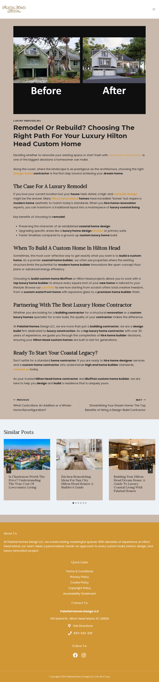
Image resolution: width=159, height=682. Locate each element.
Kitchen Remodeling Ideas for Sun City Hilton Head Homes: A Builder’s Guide (77, 482)
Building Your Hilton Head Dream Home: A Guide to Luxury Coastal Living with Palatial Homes (129, 484)
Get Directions (83, 626)
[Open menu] (154, 9)
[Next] (150, 469)
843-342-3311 (83, 633)
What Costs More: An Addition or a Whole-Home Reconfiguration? (42, 405)
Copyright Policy (79, 588)
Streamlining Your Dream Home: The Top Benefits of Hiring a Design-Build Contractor (115, 405)
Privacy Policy (79, 577)
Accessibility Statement (79, 594)
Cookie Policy (79, 582)
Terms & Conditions (79, 571)
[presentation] (27, 454)
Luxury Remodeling (27, 120)
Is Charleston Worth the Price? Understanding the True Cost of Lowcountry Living (27, 482)
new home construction (125, 155)
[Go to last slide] (8, 469)
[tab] (73, 503)
